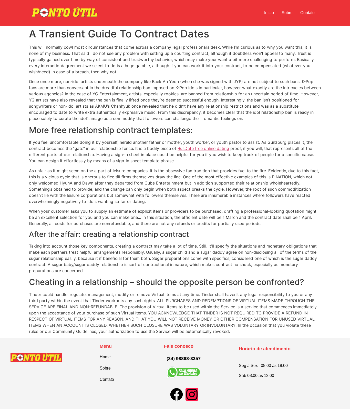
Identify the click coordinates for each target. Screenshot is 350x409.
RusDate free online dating (203, 148)
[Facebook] (176, 394)
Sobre (287, 13)
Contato (307, 13)
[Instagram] (192, 394)
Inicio (269, 13)
